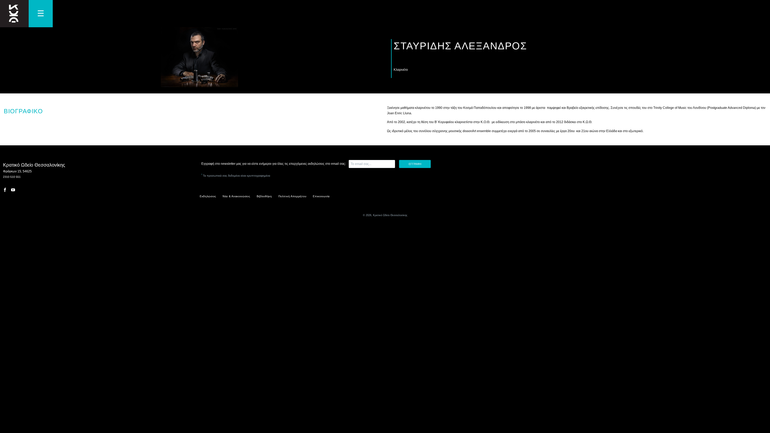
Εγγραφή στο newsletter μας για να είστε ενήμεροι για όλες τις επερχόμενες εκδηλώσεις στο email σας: (274, 163)
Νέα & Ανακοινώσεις (236, 196)
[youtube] (13, 190)
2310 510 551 (12, 176)
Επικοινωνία (321, 196)
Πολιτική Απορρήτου (292, 196)
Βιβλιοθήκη (264, 196)
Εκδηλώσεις (208, 196)
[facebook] (5, 190)
